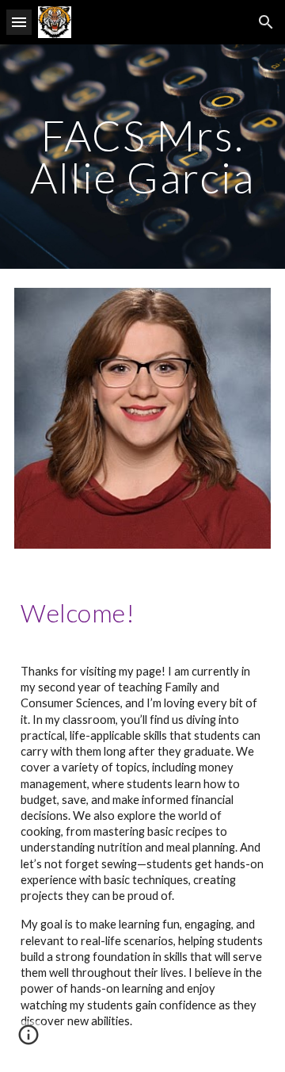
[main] (142, 156)
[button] (19, 22)
